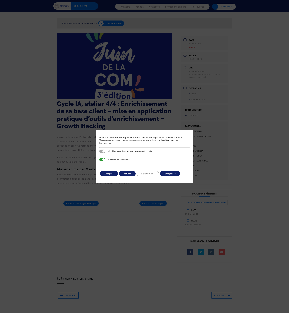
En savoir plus (147, 173)
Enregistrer (170, 173)
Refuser (127, 173)
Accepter (108, 173)
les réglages (105, 143)
